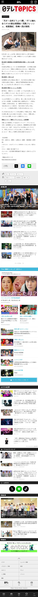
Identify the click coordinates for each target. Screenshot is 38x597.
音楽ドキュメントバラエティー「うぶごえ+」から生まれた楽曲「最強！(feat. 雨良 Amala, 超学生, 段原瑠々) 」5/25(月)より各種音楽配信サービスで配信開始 (25, 392)
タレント (20, 174)
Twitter (12, 489)
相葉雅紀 (18, 177)
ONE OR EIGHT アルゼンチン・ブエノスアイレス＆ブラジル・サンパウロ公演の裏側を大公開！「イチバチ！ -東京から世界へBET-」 (25, 421)
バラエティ (5, 16)
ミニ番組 (3, 574)
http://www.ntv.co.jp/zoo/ (9, 159)
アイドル (13, 174)
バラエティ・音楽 (5, 566)
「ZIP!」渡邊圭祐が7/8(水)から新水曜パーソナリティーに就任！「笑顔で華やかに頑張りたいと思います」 (25, 440)
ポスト (16, 166)
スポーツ (3, 570)
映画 (21, 566)
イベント (22, 574)
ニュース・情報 (24, 562)
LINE (19, 489)
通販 (2, 578)
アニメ (22, 570)
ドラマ (3, 562)
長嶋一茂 (26, 177)
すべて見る (18, 263)
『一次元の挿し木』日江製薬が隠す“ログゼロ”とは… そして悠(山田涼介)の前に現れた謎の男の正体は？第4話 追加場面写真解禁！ (25, 402)
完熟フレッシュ (10, 177)
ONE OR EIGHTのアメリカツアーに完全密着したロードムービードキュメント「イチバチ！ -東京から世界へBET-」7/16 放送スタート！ (25, 430)
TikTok (26, 489)
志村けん (8, 181)
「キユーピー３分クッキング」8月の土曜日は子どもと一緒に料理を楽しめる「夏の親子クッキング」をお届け (25, 411)
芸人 (7, 174)
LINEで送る (29, 166)
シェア (23, 166)
